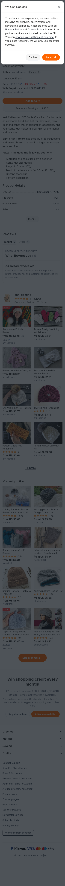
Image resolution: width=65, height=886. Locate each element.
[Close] (59, 6)
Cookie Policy (36, 29)
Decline (33, 57)
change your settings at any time (34, 37)
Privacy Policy (13, 29)
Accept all (51, 57)
